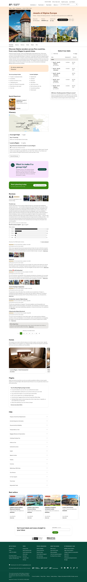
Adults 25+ (66, 554)
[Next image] (24, 504)
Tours (14, 8)
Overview (11, 44)
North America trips (27, 550)
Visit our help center (56, 1)
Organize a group (64, 1)
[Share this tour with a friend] (72, 20)
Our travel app (40, 556)
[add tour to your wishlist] (70, 20)
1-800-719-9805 (12, 552)
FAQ (37, 44)
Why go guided (53, 552)
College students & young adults (71, 552)
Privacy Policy (43, 576)
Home (10, 8)
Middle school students (69, 548)
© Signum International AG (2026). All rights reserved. (68, 576)
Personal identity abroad (42, 558)
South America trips (27, 552)
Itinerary (17, 44)
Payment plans (40, 552)
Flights (32, 44)
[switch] (10, 100)
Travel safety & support (42, 554)
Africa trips (25, 554)
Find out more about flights (16, 404)
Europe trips (25, 548)
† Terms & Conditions (36, 576)
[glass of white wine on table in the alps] (67, 34)
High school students (68, 550)
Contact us (11, 548)
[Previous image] (21, 504)
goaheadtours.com (27, 565)
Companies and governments (70, 558)
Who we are (53, 548)
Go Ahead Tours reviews (55, 556)
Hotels (27, 44)
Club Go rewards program (56, 554)
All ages (66, 559)
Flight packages (40, 548)
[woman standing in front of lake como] (51, 34)
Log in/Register (72, 1)
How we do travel (54, 550)
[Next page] (39, 333)
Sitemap (48, 576)
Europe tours (18, 8)
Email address (56, 527)
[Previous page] (18, 333)
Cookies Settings (54, 576)
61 (36, 333)
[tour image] (9, 10)
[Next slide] (48, 360)
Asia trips (25, 556)
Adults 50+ (66, 556)
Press (10, 550)
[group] (27, 360)
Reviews (22, 44)
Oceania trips (26, 558)
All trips (24, 559)
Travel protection (40, 550)
